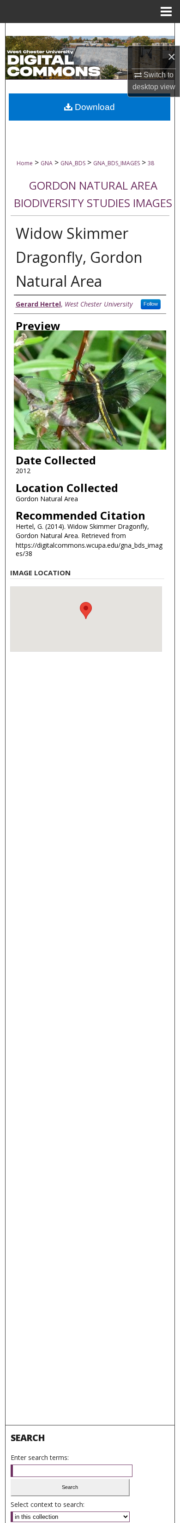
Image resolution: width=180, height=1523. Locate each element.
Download (93, 107)
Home (25, 163)
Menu (166, 11)
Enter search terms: (40, 1457)
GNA (47, 163)
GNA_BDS (72, 163)
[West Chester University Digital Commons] (90, 58)
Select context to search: (47, 1504)
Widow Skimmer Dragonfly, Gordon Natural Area (79, 257)
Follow (151, 304)
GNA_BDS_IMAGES (116, 163)
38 (151, 163)
